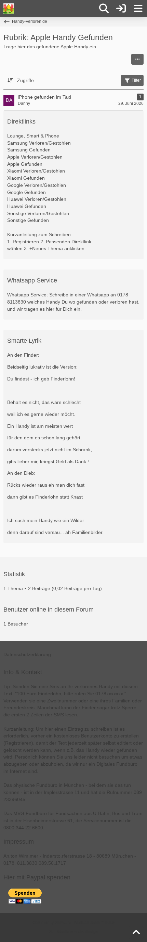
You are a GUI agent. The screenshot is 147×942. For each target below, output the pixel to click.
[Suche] (104, 8)
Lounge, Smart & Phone (33, 136)
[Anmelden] (121, 8)
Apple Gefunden (24, 164)
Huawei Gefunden (26, 206)
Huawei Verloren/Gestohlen (36, 199)
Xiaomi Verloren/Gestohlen (36, 171)
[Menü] (138, 8)
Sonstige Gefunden (28, 220)
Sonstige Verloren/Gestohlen (38, 213)
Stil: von (73, 931)
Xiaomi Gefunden (26, 178)
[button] (137, 59)
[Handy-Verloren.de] (8, 8)
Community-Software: (73, 922)
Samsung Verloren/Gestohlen (39, 143)
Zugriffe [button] (25, 80)
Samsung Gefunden (29, 149)
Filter (136, 80)
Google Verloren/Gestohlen (36, 185)
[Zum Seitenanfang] (136, 932)
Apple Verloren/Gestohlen (35, 157)
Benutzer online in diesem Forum (48, 609)
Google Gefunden (26, 192)
